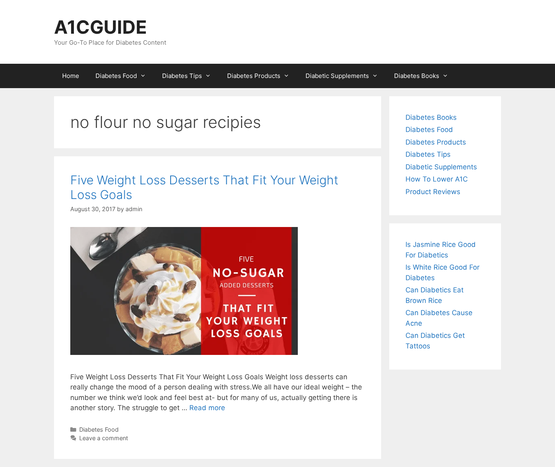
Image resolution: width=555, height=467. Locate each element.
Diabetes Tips (182, 76)
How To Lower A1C (436, 179)
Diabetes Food (116, 76)
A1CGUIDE (100, 27)
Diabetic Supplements (337, 76)
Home (70, 76)
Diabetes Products (253, 76)
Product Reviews (432, 192)
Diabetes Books (416, 76)
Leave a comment (103, 438)
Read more (207, 408)
